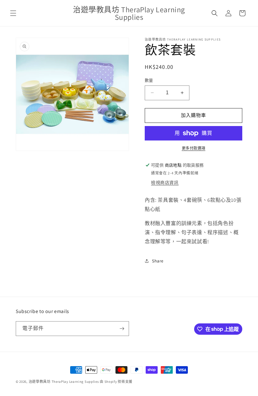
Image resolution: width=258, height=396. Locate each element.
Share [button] (158, 261)
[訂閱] (122, 328)
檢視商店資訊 (165, 182)
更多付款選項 (193, 148)
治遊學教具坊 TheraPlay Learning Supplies (64, 381)
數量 (149, 80)
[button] (13, 13)
